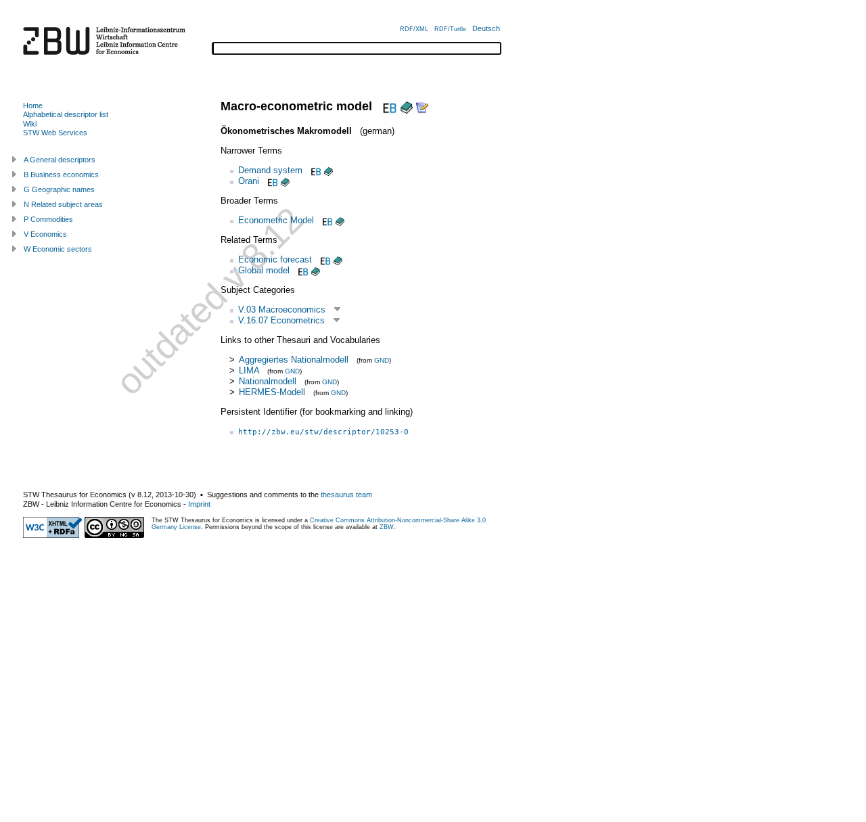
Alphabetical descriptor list (65, 114)
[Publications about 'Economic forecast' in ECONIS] (338, 259)
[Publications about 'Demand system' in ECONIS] (328, 170)
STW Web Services (55, 133)
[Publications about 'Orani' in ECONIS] (285, 181)
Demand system (270, 170)
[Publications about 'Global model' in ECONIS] (315, 270)
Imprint (199, 504)
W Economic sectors (58, 249)
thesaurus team (346, 494)
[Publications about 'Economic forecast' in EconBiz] (324, 259)
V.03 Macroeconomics (281, 309)
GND (381, 360)
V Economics (45, 234)
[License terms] (114, 535)
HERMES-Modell (272, 392)
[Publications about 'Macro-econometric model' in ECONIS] (407, 106)
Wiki (30, 124)
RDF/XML (414, 29)
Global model (264, 270)
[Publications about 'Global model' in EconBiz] (302, 270)
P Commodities (48, 219)
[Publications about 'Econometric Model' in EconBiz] (326, 220)
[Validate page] (53, 535)
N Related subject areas (63, 204)
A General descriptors (59, 160)
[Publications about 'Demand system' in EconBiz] (314, 170)
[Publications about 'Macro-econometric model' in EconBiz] (388, 106)
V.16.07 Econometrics (281, 320)
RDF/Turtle (450, 29)
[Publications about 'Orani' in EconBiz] (271, 181)
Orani (248, 181)
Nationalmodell (267, 381)
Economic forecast (275, 259)
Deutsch (486, 28)
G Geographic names (59, 189)
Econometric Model (276, 220)
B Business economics (61, 174)
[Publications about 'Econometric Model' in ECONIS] (340, 220)
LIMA (250, 370)
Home (33, 105)
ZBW (387, 527)
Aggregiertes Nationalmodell (293, 360)
